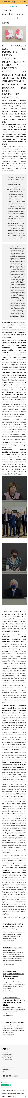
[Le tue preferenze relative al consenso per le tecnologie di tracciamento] (25, 1096)
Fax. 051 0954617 (7, 1060)
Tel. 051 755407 (6, 1058)
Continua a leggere (8, 940)
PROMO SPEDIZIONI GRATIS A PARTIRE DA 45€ (14, 2)
